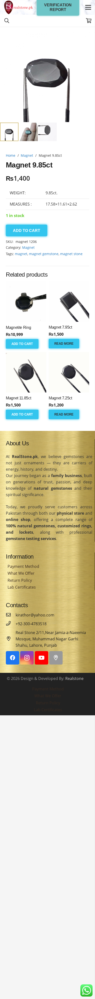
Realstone (74, 678)
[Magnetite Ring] (26, 301)
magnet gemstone (43, 253)
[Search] (6, 21)
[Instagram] (27, 658)
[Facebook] (12, 658)
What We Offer (21, 573)
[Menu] (88, 7)
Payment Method (23, 566)
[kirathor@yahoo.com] (11, 615)
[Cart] (89, 21)
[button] (87, 34)
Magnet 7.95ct (60, 327)
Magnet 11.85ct (18, 398)
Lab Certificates (22, 587)
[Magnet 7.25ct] (69, 372)
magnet (21, 253)
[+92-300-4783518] (11, 624)
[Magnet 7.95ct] (69, 301)
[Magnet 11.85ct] (26, 372)
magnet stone (71, 253)
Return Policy (20, 580)
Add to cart (26, 231)
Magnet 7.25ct (60, 398)
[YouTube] (41, 658)
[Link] (18, 7)
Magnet (27, 155)
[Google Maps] (56, 658)
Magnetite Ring (18, 327)
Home (10, 155)
